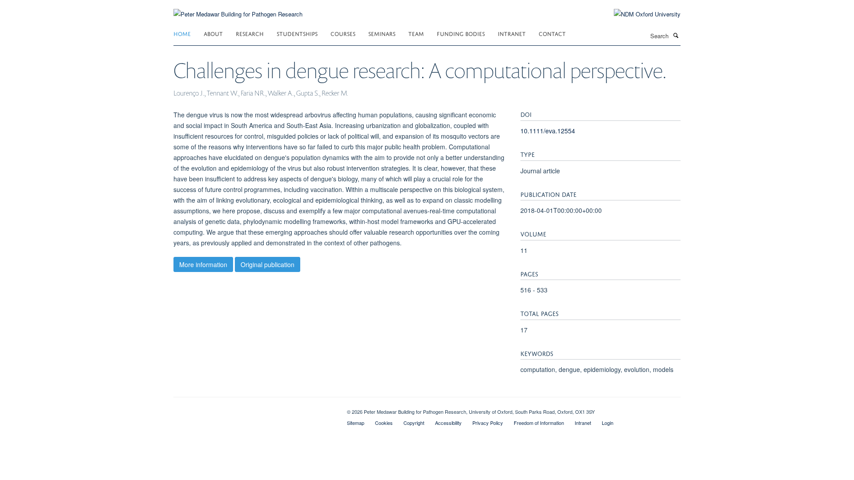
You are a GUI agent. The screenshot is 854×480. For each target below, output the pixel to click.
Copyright (413, 422)
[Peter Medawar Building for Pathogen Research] (237, 8)
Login (607, 422)
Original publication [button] (267, 264)
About (213, 33)
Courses (342, 33)
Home (182, 33)
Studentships (297, 33)
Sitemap (355, 422)
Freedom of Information (539, 422)
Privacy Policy (487, 422)
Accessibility (448, 422)
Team (416, 33)
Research (250, 33)
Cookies (384, 422)
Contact (552, 33)
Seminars (381, 33)
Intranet (512, 33)
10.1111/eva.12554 (547, 130)
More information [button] (203, 264)
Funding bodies (461, 33)
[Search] (676, 35)
